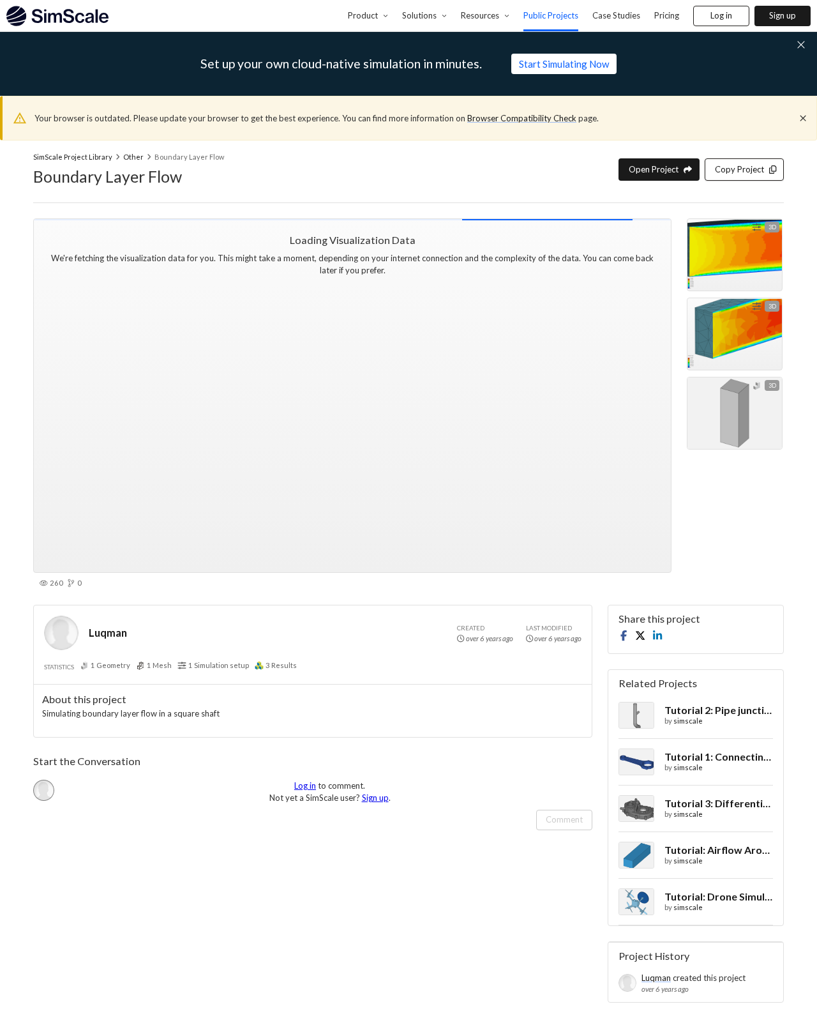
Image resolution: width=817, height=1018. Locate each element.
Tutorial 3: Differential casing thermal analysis (718, 803)
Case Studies (616, 15)
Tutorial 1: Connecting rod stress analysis (718, 756)
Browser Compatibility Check (521, 118)
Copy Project (739, 169)
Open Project (653, 169)
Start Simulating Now (564, 64)
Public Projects (550, 15)
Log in (721, 15)
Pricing (666, 15)
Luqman (108, 633)
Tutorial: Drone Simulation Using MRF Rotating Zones (718, 896)
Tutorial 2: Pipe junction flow (718, 710)
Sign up (782, 15)
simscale (688, 721)
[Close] (803, 118)
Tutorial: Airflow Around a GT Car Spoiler (718, 850)
